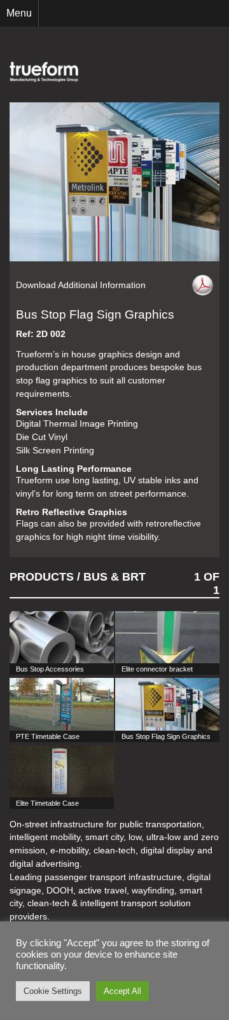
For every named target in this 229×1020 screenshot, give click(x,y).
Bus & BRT (114, 576)
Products (42, 576)
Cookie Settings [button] (53, 991)
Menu (19, 13)
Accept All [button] (122, 991)
